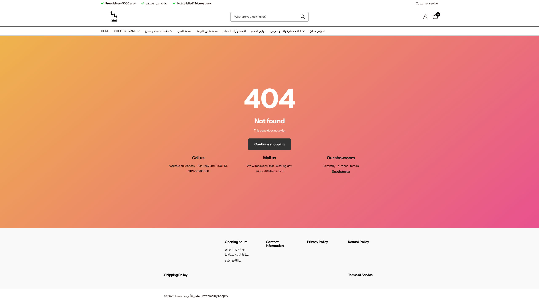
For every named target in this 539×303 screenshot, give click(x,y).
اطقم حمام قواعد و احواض (285, 31)
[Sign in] (425, 16)
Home (105, 31)
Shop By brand (125, 31)
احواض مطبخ (317, 31)
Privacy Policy (317, 242)
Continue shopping (269, 144)
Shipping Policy (176, 275)
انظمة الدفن (184, 31)
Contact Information (275, 244)
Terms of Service (360, 275)
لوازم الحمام (258, 31)
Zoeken (302, 16)
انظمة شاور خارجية (208, 31)
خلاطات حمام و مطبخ (157, 31)
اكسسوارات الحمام (235, 31)
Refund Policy (358, 242)
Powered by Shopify (215, 296)
